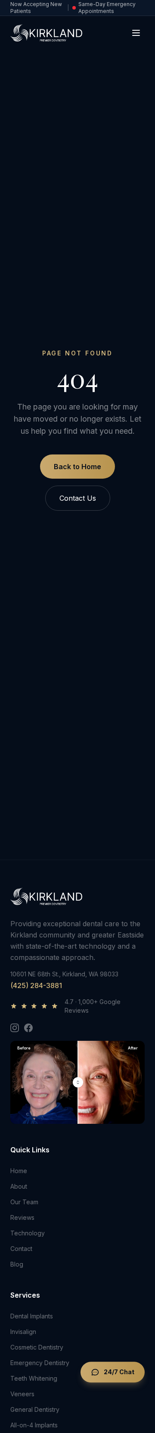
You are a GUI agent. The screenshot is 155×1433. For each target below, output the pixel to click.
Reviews (22, 1217)
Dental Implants (31, 1316)
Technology (27, 1233)
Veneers (22, 1394)
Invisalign (23, 1331)
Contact (21, 1248)
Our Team (24, 1202)
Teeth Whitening (33, 1378)
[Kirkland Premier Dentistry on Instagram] (14, 1028)
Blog (16, 1264)
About (18, 1186)
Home (18, 1170)
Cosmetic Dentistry (36, 1347)
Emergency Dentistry (39, 1362)
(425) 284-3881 (36, 985)
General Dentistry (34, 1409)
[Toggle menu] (136, 33)
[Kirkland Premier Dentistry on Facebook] (28, 1028)
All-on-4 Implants (34, 1425)
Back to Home (77, 466)
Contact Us (77, 498)
